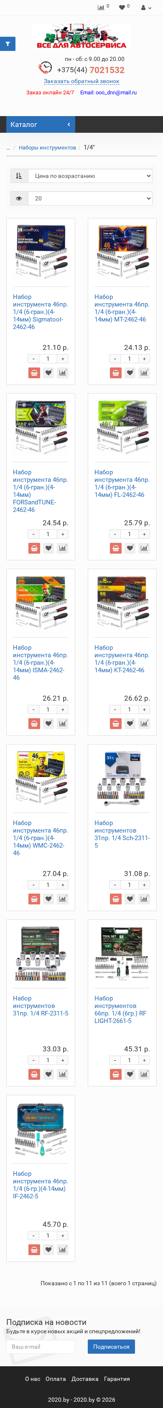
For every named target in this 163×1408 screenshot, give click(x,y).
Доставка (85, 1378)
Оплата (56, 1378)
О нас (32, 1378)
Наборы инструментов (47, 147)
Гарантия (117, 1378)
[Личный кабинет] (145, 7)
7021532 (91, 70)
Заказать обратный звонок (82, 81)
